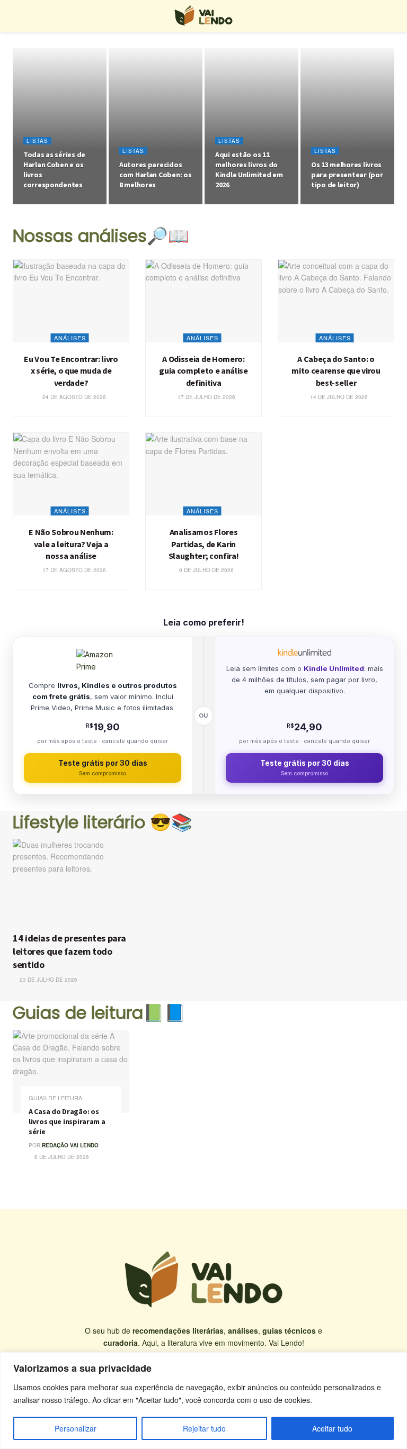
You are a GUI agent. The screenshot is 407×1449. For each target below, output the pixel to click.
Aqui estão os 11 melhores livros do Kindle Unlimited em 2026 (249, 169)
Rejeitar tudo (204, 1428)
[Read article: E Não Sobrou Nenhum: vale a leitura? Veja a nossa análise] (71, 474)
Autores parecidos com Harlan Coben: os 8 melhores (155, 174)
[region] (203, 1400)
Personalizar (75, 1428)
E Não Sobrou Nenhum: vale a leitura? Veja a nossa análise (71, 544)
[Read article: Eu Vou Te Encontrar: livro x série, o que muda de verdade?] (71, 301)
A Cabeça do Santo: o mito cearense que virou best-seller (336, 371)
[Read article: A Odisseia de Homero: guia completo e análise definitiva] (203, 301)
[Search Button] (389, 16)
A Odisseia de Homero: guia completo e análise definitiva (203, 371)
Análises (70, 337)
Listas (37, 140)
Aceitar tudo (332, 1428)
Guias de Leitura (55, 1098)
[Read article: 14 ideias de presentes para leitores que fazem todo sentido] (74, 882)
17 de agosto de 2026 (73, 570)
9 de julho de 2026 (206, 570)
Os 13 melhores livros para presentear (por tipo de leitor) (347, 174)
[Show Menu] (17, 16)
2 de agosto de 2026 (250, 203)
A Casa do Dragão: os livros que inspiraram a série (67, 1121)
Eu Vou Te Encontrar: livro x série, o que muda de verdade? (71, 371)
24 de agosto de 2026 (60, 203)
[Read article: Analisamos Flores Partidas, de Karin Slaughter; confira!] (203, 474)
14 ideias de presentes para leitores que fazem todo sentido (69, 951)
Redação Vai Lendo (70, 1145)
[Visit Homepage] (203, 15)
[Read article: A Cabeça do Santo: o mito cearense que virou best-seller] (336, 301)
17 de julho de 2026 (205, 397)
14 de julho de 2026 (338, 397)
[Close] (396, 1361)
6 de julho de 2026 (61, 1157)
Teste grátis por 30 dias (102, 767)
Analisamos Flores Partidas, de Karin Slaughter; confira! (204, 544)
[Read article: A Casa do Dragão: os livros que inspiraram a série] (71, 1071)
